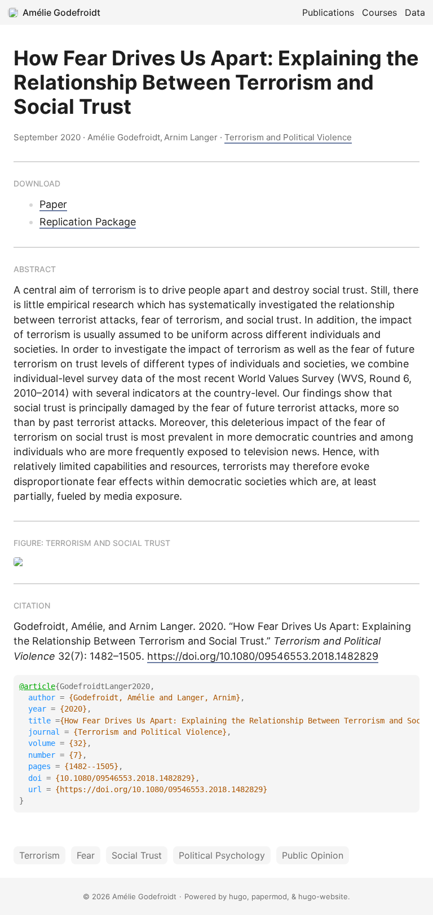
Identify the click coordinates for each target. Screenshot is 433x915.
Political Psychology (222, 855)
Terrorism (39, 855)
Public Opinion (312, 855)
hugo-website (323, 896)
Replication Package (87, 222)
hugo (238, 896)
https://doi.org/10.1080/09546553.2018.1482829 (262, 656)
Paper (53, 204)
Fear (86, 855)
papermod (269, 896)
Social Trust (137, 855)
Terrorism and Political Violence (288, 137)
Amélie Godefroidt (61, 12)
